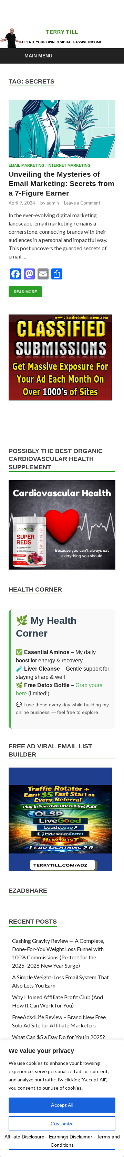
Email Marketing (26, 165)
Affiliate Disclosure (24, 1136)
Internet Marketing (69, 165)
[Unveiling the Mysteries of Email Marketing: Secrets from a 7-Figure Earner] (62, 129)
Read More (23, 290)
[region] (62, 1098)
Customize (62, 1123)
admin (52, 203)
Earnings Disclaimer (70, 1136)
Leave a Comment (82, 203)
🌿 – (45, 685)
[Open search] (107, 56)
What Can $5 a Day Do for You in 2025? (58, 1037)
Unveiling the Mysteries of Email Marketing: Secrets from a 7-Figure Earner (61, 183)
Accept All (62, 1105)
